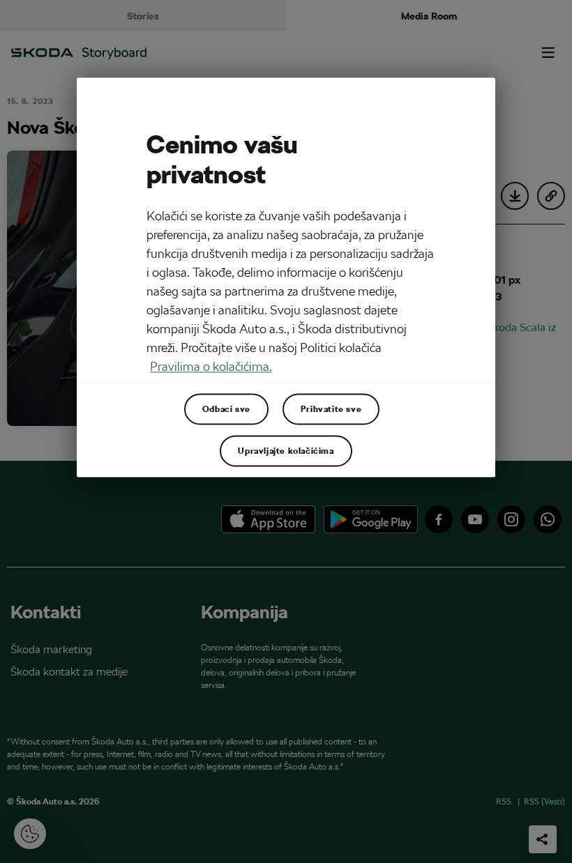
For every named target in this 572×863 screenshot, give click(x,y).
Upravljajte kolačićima (285, 451)
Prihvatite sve (331, 409)
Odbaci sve (226, 409)
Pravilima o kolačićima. (211, 367)
